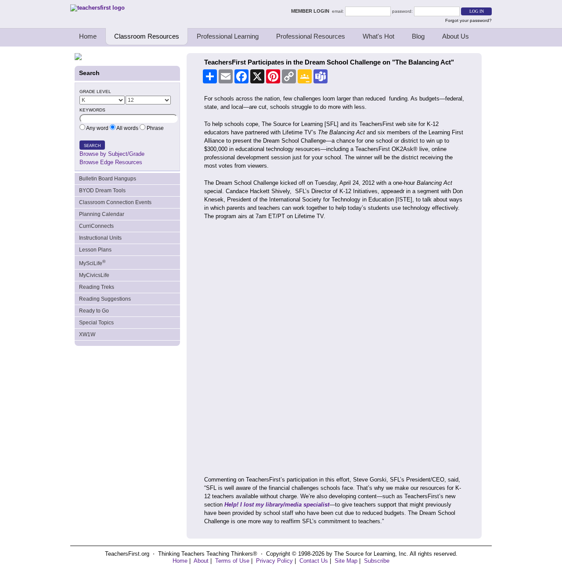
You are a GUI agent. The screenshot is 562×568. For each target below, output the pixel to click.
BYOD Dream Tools (102, 190)
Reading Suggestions (105, 299)
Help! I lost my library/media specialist (276, 504)
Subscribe (376, 560)
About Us (455, 36)
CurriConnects (96, 226)
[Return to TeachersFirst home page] (97, 7)
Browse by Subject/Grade (111, 154)
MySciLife (92, 262)
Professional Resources (310, 36)
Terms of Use (232, 560)
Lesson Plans (95, 250)
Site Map (346, 560)
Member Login (311, 11)
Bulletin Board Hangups (107, 179)
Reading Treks (96, 287)
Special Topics (96, 323)
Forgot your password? (468, 20)
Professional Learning (228, 36)
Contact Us (313, 560)
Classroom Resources (146, 36)
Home (88, 36)
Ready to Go (94, 311)
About (201, 560)
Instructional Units (100, 238)
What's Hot (378, 36)
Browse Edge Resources (110, 162)
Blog (418, 36)
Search (92, 146)
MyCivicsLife (94, 275)
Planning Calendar (101, 214)
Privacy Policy (274, 560)
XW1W (87, 334)
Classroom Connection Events (115, 202)
